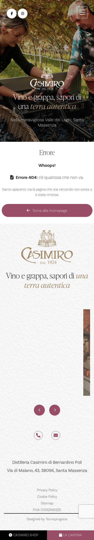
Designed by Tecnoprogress (47, 519)
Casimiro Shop (25, 535)
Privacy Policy (47, 490)
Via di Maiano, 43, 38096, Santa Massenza (47, 470)
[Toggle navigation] (82, 12)
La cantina (72, 535)
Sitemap (47, 503)
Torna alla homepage (49, 210)
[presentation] (39, 410)
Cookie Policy (47, 496)
